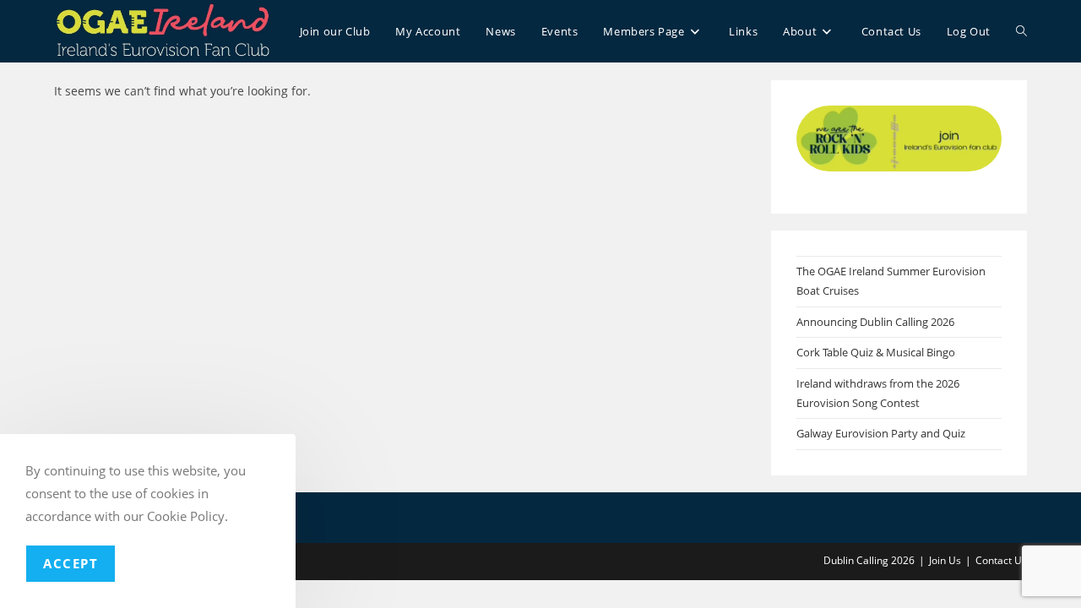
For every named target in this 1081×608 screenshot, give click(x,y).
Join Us (945, 560)
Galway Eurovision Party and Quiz (880, 433)
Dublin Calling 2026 (869, 560)
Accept (70, 563)
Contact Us (1001, 560)
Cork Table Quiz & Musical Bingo (875, 352)
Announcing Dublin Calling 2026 (875, 321)
